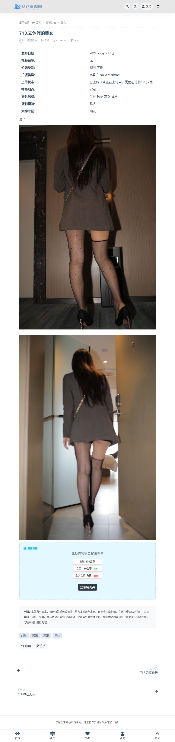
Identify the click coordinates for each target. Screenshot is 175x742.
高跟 (46, 635)
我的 (122, 738)
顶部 (157, 738)
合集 (52, 738)
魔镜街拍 (51, 22)
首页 (38, 22)
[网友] (21, 41)
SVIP (87, 738)
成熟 (24, 635)
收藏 (28, 646)
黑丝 (57, 635)
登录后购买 (87, 587)
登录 (148, 6)
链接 (42, 646)
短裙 (35, 635)
